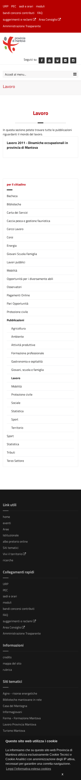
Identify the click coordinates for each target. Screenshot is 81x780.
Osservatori (14, 287)
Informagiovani (12, 712)
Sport (14, 419)
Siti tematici (10, 547)
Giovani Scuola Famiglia (22, 254)
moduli (40, 6)
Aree (6, 529)
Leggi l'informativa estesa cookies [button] (28, 768)
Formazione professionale (27, 353)
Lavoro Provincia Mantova (19, 724)
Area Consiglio (48, 19)
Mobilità (12, 270)
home (6, 516)
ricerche (8, 560)
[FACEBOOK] (42, 60)
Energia (12, 245)
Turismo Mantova (14, 730)
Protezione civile (17, 312)
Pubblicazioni (15, 320)
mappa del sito (12, 663)
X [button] (62, 774)
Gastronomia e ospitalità (27, 361)
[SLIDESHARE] (57, 60)
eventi (7, 523)
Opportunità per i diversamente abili (30, 278)
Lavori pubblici (16, 262)
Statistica (17, 411)
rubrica (7, 669)
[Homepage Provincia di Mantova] (40, 45)
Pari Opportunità (17, 303)
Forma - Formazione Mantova (22, 718)
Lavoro (15, 378)
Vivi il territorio (13, 554)
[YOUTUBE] (50, 60)
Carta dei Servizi (17, 212)
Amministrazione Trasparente (22, 26)
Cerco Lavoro (15, 229)
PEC (13, 6)
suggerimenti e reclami (18, 19)
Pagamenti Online (18, 295)
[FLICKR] (65, 60)
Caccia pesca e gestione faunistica (28, 221)
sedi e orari (26, 6)
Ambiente (17, 336)
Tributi (11, 452)
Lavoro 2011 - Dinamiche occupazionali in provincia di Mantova (37, 145)
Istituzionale (11, 535)
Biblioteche (14, 204)
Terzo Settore (15, 460)
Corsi (10, 237)
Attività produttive (23, 345)
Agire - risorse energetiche (20, 693)
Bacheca (12, 196)
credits (7, 657)
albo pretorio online (15, 541)
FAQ (40, 13)
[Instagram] (73, 60)
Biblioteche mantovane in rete (22, 699)
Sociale (15, 403)
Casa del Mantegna (15, 706)
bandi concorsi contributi (18, 13)
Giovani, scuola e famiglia (27, 370)
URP (5, 6)
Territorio (17, 428)
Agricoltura (18, 328)
